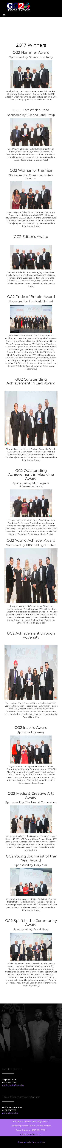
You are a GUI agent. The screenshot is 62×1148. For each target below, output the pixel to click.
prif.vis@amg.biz (10, 1113)
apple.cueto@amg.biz (13, 1085)
